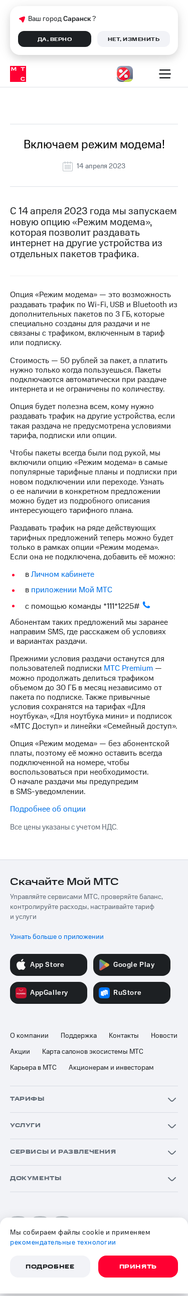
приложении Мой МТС (71, 589)
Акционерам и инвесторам (111, 1068)
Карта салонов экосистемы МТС (92, 1052)
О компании (29, 1036)
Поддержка (79, 1036)
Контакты (124, 1036)
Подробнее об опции (48, 809)
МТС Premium (128, 668)
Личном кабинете (62, 574)
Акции (20, 1052)
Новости (164, 1036)
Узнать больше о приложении (57, 937)
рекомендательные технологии (63, 1243)
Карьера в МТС (33, 1068)
